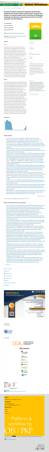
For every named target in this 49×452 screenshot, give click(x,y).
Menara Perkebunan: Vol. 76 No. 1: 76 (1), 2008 (25, 193)
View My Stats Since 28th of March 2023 (17, 391)
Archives (9, 8)
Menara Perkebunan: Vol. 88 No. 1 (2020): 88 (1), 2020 (27, 141)
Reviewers (7, 271)
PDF (32, 43)
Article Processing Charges (10, 282)
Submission (7, 413)
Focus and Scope (8, 273)
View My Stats (13, 439)
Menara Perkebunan (10, 4)
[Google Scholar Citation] (24, 354)
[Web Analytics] (7, 439)
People (6, 409)
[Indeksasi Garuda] (24, 349)
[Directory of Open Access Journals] (24, 343)
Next (43, 196)
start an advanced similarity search (16, 198)
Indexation (7, 285)
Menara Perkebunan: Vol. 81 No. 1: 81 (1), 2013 (33, 235)
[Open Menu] (4, 5)
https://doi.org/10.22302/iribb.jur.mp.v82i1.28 (15, 33)
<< (4, 264)
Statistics (7, 280)
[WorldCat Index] (24, 357)
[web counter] (6, 391)
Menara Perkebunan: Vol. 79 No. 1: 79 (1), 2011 (30, 209)
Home (5, 8)
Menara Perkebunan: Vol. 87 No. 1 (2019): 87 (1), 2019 (32, 157)
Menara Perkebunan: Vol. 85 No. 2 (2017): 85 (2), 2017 (17, 171)
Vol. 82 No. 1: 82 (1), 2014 (16, 8)
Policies (6, 411)
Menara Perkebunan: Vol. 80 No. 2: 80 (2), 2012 (29, 261)
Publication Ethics (8, 275)
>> (10, 264)
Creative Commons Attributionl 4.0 (35, 436)
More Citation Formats (34, 94)
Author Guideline (8, 268)
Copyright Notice (8, 278)
